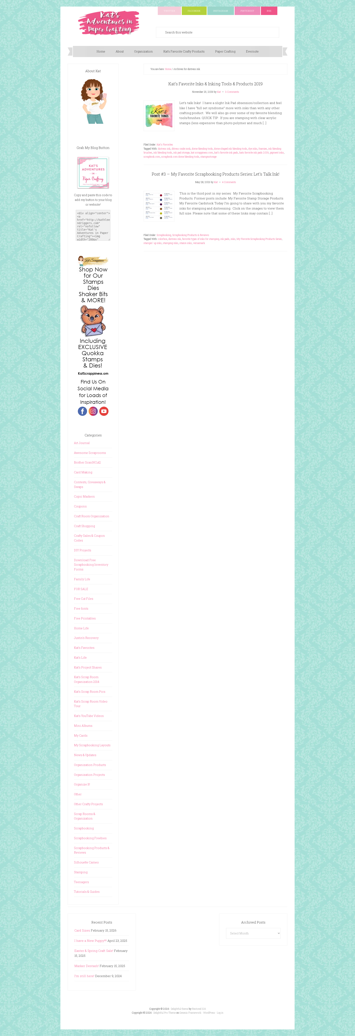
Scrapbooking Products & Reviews (190, 235)
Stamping (81, 872)
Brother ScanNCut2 (87, 462)
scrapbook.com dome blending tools (180, 156)
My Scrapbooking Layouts (92, 745)
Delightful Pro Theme (164, 1012)
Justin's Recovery (86, 638)
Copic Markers (84, 496)
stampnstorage (209, 156)
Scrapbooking (164, 235)
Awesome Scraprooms (90, 453)
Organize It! (82, 784)
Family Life (82, 579)
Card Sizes (82, 930)
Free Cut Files (83, 599)
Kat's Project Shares (88, 667)
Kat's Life (80, 657)
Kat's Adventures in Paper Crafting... (109, 23)
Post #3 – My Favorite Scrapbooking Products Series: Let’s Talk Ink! (215, 174)
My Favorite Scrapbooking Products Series (259, 238)
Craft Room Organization (91, 516)
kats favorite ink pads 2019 (254, 152)
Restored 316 (199, 1008)
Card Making (83, 472)
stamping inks (170, 243)
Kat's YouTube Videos (89, 716)
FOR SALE (81, 589)
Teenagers (81, 882)
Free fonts (81, 608)
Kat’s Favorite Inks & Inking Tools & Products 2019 (215, 83)
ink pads (224, 238)
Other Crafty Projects (88, 804)
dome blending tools (202, 148)
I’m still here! (84, 976)
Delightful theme (179, 1008)
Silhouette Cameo (86, 862)
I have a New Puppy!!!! (90, 941)
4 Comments (229, 182)
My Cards (81, 735)
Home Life (81, 628)
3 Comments (232, 91)
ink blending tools (162, 152)
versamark (199, 243)
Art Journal (82, 443)
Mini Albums (83, 726)
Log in (220, 1012)
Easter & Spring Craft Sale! (93, 951)
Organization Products (90, 765)
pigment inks (277, 152)
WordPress (209, 1012)
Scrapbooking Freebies (90, 838)
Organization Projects (89, 775)
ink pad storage (181, 152)
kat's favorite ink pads (226, 152)
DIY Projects (82, 550)
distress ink (164, 148)
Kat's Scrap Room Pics (89, 692)
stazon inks (186, 243)
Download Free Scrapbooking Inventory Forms (91, 564)
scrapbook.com (152, 156)
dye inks (252, 148)
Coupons (80, 506)
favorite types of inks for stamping (200, 238)
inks (233, 238)
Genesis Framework (190, 1012)
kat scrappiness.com (202, 152)
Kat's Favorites (165, 144)
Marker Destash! (86, 966)
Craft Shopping (84, 526)
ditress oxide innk (181, 148)
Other (78, 794)
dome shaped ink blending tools (230, 148)
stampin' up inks (153, 243)
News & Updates (85, 755)
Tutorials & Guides (87, 892)
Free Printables (85, 618)
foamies (263, 148)
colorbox (162, 238)
